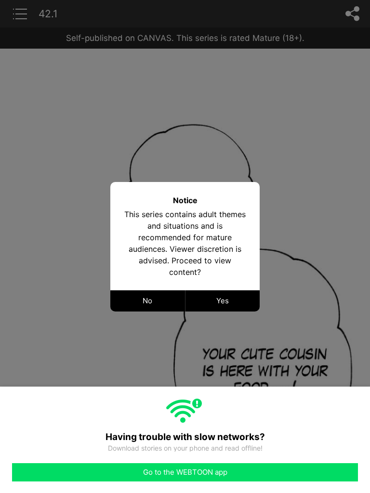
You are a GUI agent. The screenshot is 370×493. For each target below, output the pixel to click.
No (147, 300)
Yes (222, 300)
